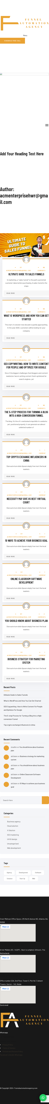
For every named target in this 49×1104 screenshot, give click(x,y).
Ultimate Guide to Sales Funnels (26, 274)
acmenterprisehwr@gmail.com (18, 270)
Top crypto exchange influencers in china (26, 458)
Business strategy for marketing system (26, 660)
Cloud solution (12, 826)
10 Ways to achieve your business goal (26, 540)
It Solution (11, 830)
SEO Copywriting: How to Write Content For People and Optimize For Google (26, 365)
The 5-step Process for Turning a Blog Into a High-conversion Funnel (26, 413)
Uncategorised (13, 844)
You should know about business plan (26, 620)
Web (33, 879)
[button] (43, 1097)
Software (38, 873)
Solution (9, 879)
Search (45, 249)
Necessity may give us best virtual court (26, 500)
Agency (9, 873)
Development (23, 873)
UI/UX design (12, 839)
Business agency (13, 821)
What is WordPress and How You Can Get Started (26, 317)
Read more (11, 293)
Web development (14, 848)
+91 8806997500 (7, 1036)
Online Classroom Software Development (26, 580)
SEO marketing (13, 835)
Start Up (22, 879)
